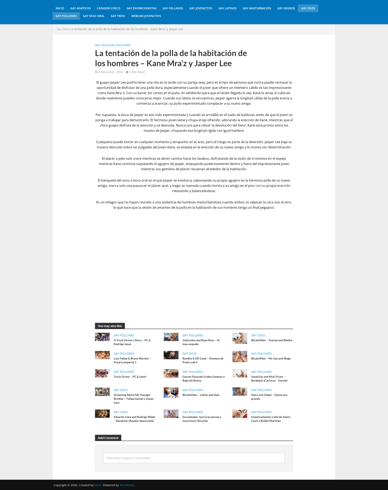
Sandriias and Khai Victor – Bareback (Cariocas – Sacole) (269, 378)
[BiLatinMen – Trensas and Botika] (239, 338)
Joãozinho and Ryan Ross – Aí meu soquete (201, 342)
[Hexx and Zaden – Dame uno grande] (239, 391)
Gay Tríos (118, 16)
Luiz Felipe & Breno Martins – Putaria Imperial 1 (132, 360)
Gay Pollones (66, 16)
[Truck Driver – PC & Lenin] (102, 373)
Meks (97, 485)
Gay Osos (308, 8)
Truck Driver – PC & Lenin (130, 376)
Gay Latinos (227, 8)
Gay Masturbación (257, 8)
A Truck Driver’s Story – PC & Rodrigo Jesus (132, 342)
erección (207, 147)
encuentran (205, 98)
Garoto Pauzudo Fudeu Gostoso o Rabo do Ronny (203, 378)
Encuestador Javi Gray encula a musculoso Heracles (201, 418)
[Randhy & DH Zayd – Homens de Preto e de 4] (171, 355)
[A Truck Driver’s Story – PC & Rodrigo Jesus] (102, 336)
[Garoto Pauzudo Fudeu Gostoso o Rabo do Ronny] (171, 373)
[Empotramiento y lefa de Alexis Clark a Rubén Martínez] (239, 413)
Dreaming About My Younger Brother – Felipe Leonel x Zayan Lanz (134, 398)
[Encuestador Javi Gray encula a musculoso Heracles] (171, 413)
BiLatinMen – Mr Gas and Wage (271, 358)
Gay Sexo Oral (94, 16)
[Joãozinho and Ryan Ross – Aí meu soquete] (171, 336)
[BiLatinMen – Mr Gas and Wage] (239, 356)
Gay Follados (172, 8)
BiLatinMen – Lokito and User (201, 394)
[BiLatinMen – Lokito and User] (171, 392)
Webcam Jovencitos (146, 16)
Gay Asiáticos (80, 8)
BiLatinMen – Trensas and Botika (271, 340)
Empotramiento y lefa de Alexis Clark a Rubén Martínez (270, 418)
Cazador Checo (108, 8)
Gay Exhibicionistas (141, 8)
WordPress (127, 485)
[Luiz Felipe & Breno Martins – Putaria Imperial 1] (102, 355)
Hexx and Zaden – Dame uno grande (269, 396)
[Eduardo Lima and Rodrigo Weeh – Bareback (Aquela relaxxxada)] (102, 413)
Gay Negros (286, 8)
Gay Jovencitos (200, 8)
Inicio (60, 8)
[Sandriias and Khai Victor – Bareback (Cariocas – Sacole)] (239, 373)
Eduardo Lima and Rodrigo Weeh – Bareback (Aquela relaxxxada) (134, 418)
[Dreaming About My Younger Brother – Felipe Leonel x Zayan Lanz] (102, 391)
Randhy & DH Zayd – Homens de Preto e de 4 (202, 360)
